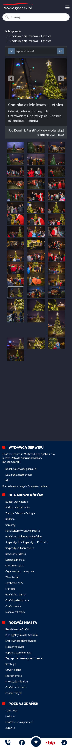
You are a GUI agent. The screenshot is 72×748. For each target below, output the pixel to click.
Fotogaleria (13, 31)
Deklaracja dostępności (18, 475)
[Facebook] (22, 743)
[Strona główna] (8, 743)
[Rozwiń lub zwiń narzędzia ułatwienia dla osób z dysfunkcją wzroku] (64, 743)
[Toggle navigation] (67, 7)
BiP (7, 480)
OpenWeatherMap (38, 486)
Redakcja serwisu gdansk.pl (21, 469)
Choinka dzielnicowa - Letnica (30, 36)
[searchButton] (60, 51)
